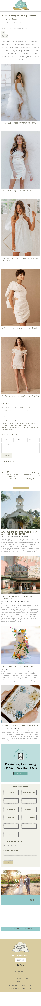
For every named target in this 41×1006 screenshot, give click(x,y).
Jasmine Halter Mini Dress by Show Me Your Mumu (19, 259)
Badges (20, 981)
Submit (6, 455)
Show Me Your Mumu (13, 411)
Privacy (20, 976)
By (2, 28)
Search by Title (10, 850)
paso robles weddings (17, 423)
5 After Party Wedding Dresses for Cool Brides (18, 17)
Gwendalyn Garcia (8, 28)
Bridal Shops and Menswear (11, 408)
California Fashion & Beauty (11, 22)
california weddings (16, 425)
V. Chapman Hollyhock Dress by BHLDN (20, 396)
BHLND (29, 411)
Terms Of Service (20, 979)
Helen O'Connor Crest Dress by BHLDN (19, 328)
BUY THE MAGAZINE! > (20, 955)
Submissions (20, 974)
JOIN (32, 900)
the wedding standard (8, 421)
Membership (20, 971)
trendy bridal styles (27, 427)
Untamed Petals (27, 408)
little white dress (13, 427)
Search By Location (12, 842)
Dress (3, 411)
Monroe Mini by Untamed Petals (16, 190)
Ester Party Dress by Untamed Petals (18, 122)
